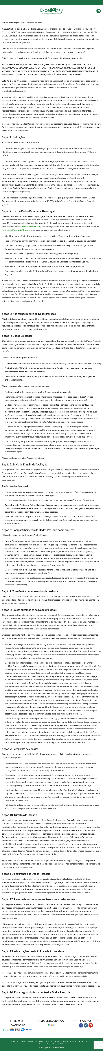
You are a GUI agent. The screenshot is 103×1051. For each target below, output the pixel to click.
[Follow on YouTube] (91, 1025)
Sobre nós (16, 1041)
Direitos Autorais (46, 1043)
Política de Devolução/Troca (15, 230)
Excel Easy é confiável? (33, 1041)
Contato (61, 1043)
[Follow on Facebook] (81, 1025)
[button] (3, 11)
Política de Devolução (80, 1041)
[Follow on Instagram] (86, 1025)
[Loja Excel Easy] (51, 11)
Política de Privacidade (57, 1041)
